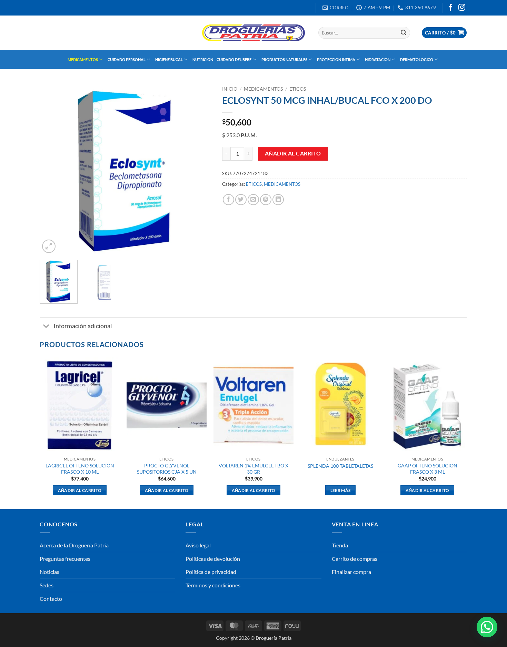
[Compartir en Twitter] (241, 199)
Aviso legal (198, 545)
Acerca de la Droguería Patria (74, 545)
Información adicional (82, 326)
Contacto (51, 598)
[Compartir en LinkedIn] (278, 199)
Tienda (340, 545)
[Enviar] (403, 33)
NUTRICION (202, 59)
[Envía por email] (253, 199)
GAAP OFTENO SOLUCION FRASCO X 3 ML (427, 469)
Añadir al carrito (293, 153)
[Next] (199, 169)
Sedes (46, 585)
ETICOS (297, 89)
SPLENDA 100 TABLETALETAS (340, 466)
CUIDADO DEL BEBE (234, 59)
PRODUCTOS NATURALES (284, 59)
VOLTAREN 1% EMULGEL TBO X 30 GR (253, 469)
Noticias (49, 571)
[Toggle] (46, 327)
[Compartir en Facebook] (228, 199)
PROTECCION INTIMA (336, 59)
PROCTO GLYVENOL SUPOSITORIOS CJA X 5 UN (167, 469)
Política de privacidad (211, 571)
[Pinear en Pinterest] (265, 199)
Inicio (229, 89)
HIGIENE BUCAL (169, 59)
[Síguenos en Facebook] (450, 8)
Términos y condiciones (213, 585)
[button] (444, 33)
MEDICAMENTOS (83, 59)
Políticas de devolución (213, 558)
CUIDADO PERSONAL (127, 59)
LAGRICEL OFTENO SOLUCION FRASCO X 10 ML (80, 469)
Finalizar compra (351, 571)
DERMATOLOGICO (416, 59)
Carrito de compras (354, 558)
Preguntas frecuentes (65, 558)
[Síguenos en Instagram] (461, 8)
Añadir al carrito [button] (80, 490)
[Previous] (52, 169)
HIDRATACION (377, 59)
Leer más (340, 490)
